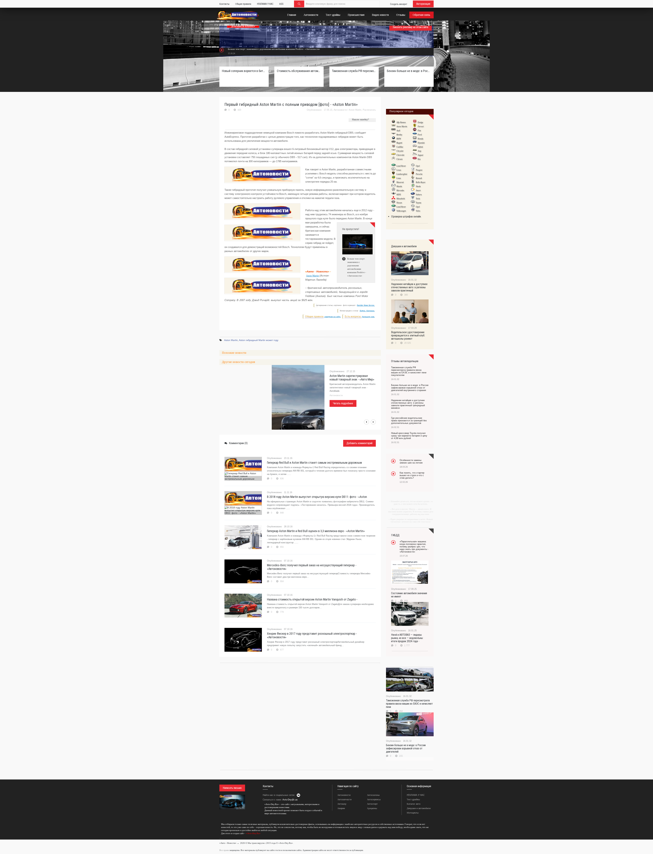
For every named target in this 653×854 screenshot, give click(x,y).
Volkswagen (401, 211)
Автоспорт (372, 804)
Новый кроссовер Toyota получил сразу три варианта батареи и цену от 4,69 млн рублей (409, 436)
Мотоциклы (412, 812)
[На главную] (238, 16)
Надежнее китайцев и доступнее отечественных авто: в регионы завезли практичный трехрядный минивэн (408, 404)
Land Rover (401, 166)
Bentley (399, 134)
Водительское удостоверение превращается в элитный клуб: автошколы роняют (408, 335)
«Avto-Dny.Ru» (253, 833)
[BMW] (393, 138)
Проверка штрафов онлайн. (406, 216)
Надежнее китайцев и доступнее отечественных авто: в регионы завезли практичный (409, 287)
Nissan (399, 202)
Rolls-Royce (420, 182)
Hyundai (421, 143)
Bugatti (399, 143)
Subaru (419, 194)
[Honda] (414, 138)
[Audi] (393, 130)
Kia (419, 159)
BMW (398, 138)
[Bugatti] (393, 142)
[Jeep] (414, 150)
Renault (419, 178)
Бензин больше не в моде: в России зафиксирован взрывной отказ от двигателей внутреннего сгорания (409, 71)
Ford (420, 134)
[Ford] (414, 134)
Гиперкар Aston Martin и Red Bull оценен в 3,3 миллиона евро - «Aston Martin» (316, 531)
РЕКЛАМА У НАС (416, 795)
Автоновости (340, 110)
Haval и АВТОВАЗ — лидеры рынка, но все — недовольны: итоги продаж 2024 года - (407, 638)
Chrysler (400, 151)
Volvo (418, 211)
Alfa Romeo (401, 122)
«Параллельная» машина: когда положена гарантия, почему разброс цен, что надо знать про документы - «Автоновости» (414, 546)
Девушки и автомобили (419, 808)
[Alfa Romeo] (393, 122)
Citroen (399, 159)
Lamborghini (401, 174)
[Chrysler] (393, 150)
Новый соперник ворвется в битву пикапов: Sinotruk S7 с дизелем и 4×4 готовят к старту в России (244, 71)
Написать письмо (232, 788)
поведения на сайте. (332, 317)
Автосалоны (373, 795)
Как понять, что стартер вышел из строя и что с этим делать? (412, 475)
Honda (420, 138)
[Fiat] (414, 130)
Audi (398, 130)
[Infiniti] (414, 146)
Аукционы (372, 808)
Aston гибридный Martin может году (258, 340)
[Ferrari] (414, 126)
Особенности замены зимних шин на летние (411, 461)
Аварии (341, 808)
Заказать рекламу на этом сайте (410, 27)
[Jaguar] (414, 154)
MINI (398, 194)
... (220, 838)
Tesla (418, 198)
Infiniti (420, 147)
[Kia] (414, 159)
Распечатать (369, 110)
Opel (418, 166)
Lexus (398, 170)
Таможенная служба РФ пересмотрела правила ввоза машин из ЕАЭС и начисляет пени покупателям (354, 71)
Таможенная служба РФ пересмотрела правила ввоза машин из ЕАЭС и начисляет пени (409, 704)
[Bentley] (393, 134)
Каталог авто (413, 804)
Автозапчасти (344, 799)
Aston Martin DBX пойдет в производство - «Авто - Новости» (351, 377)
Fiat (419, 130)
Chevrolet (400, 155)
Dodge (420, 122)
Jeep (419, 151)
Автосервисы (374, 799)
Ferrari (421, 126)
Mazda (399, 186)
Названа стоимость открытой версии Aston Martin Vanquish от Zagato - (312, 599)
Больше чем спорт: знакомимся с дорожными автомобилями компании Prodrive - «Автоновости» (274, 49)
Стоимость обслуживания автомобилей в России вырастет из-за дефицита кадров (299, 71)
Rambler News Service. (366, 305)
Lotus (398, 178)
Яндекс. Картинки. (367, 311)
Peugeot (419, 170)
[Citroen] (393, 159)
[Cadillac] (393, 146)
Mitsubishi (400, 198)
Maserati (400, 182)
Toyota (418, 202)
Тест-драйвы (413, 799)
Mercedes (400, 190)
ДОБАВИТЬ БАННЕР (243, 26)
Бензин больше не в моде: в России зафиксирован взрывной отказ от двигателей (406, 748)
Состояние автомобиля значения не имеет (409, 595)
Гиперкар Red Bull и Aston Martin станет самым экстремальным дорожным (314, 462)
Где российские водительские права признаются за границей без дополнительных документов (409, 420)
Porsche (419, 174)
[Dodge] (414, 122)
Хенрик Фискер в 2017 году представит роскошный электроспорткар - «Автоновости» (312, 635)
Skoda (418, 186)
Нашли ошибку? (360, 119)
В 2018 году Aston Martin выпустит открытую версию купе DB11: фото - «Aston (317, 497)
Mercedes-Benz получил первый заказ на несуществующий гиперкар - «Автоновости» (311, 567)
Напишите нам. (368, 317)
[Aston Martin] (393, 126)
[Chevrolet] (393, 154)
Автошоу (341, 804)
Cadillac (399, 147)
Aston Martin (355, 110)
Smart (418, 190)
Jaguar (420, 155)
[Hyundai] (414, 142)
